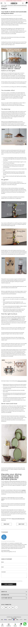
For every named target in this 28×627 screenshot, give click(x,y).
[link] (20, 625)
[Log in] (23, 3)
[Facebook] (2, 607)
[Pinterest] (9, 607)
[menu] (1, 3)
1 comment (19, 15)
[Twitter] (16, 607)
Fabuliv (5, 5)
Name (2, 562)
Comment (3, 571)
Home (2, 5)
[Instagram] (6, 607)
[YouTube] (13, 607)
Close (26, 0)
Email (2, 567)
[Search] (5, 3)
